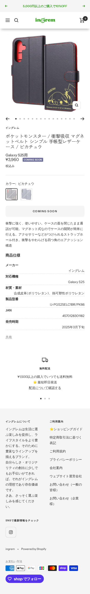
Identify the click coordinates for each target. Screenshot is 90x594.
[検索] (16, 20)
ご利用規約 (58, 451)
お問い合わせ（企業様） (64, 501)
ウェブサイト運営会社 (66, 476)
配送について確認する (45, 388)
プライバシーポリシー (66, 459)
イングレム (12, 127)
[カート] (82, 20)
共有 (9, 337)
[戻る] (7, 118)
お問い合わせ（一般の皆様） (66, 487)
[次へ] (82, 118)
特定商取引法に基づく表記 (66, 440)
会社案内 (56, 468)
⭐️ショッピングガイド (66, 429)
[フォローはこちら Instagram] (11, 532)
